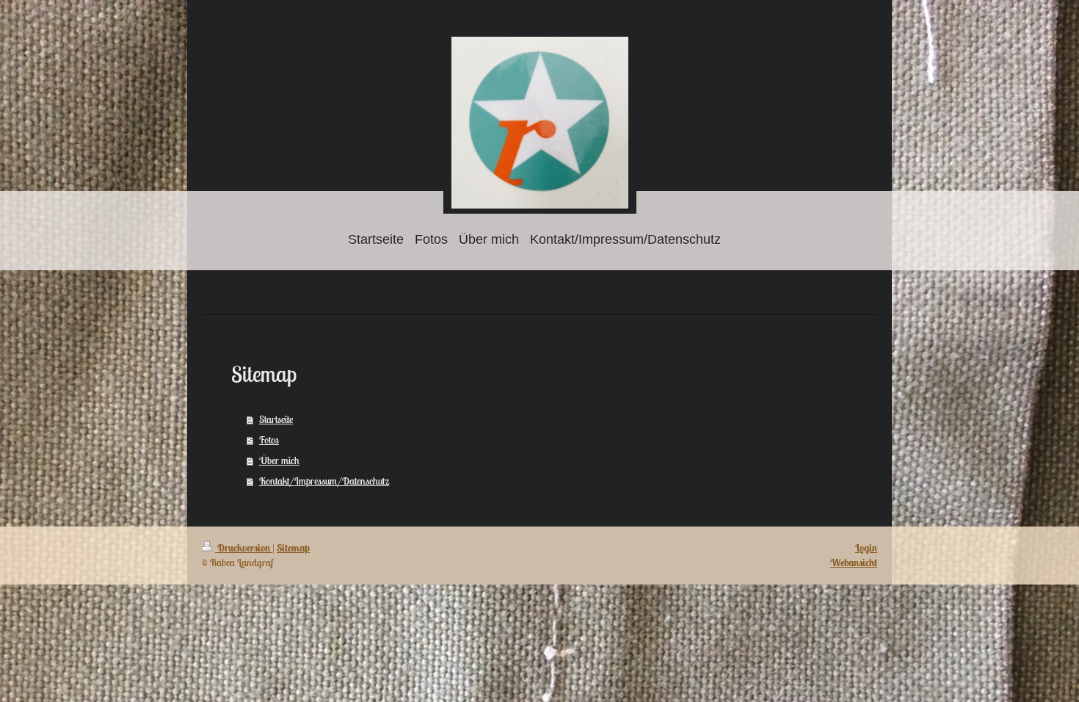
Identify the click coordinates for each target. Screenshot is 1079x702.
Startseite (276, 419)
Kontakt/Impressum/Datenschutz (324, 481)
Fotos (269, 439)
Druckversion (243, 547)
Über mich (279, 460)
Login (866, 547)
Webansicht (853, 562)
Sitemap (293, 547)
